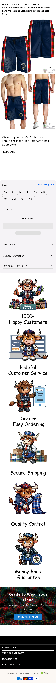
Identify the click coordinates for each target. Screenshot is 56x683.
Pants (26, 4)
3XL (6, 199)
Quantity (7, 209)
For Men (16, 4)
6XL (31, 199)
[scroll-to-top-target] (51, 668)
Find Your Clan (28, 617)
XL (35, 191)
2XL (43, 191)
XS (5, 191)
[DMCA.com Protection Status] (44, 673)
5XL (23, 199)
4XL (14, 199)
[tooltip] (50, 68)
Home (5, 4)
